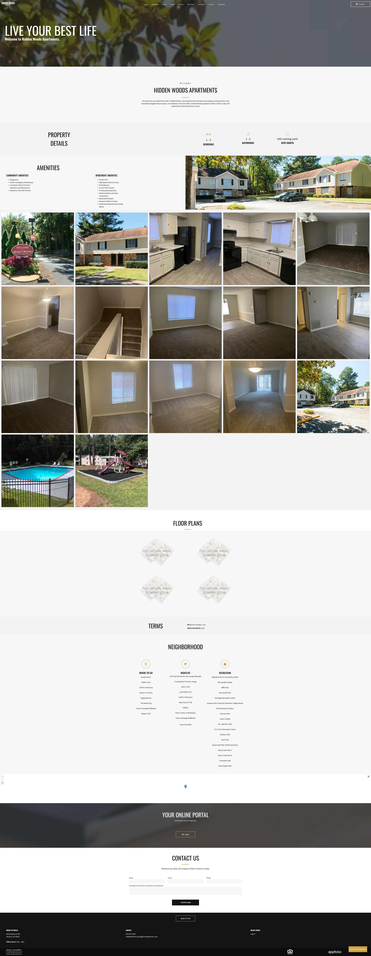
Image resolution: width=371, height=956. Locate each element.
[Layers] (368, 776)
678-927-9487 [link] (131, 934)
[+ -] (185, 788)
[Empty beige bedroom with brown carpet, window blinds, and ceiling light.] (185, 323)
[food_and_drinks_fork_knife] (146, 667)
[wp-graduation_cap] (185, 667)
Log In (253, 934)
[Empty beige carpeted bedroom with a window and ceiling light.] (185, 397)
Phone (208, 878)
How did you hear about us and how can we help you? (146, 886)
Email (170, 878)
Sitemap (9, 950)
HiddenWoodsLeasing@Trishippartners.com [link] (142, 936)
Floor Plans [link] (187, 523)
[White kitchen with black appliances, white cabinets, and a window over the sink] (259, 249)
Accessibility (17, 950)
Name (131, 878)
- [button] (2, 779)
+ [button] (2, 776)
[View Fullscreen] (2, 783)
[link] (290, 950)
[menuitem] (146, 4)
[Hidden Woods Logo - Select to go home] (8, 3)
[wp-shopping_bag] (225, 667)
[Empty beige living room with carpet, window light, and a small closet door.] (259, 323)
